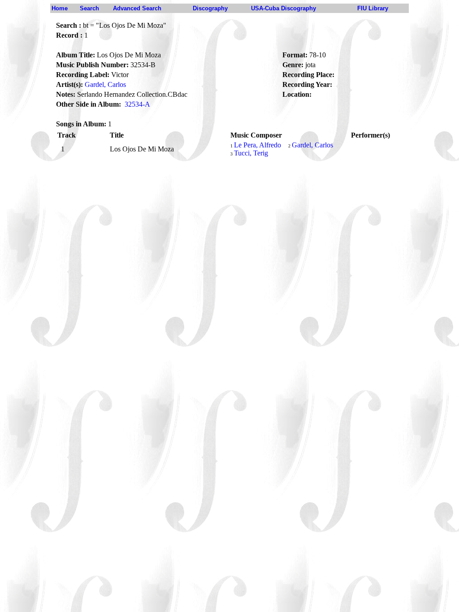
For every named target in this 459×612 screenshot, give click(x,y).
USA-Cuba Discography (283, 8)
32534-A (137, 104)
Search (89, 8)
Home (60, 8)
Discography (210, 8)
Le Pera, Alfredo (257, 145)
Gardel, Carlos (105, 84)
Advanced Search (137, 8)
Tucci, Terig (251, 153)
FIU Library (372, 8)
